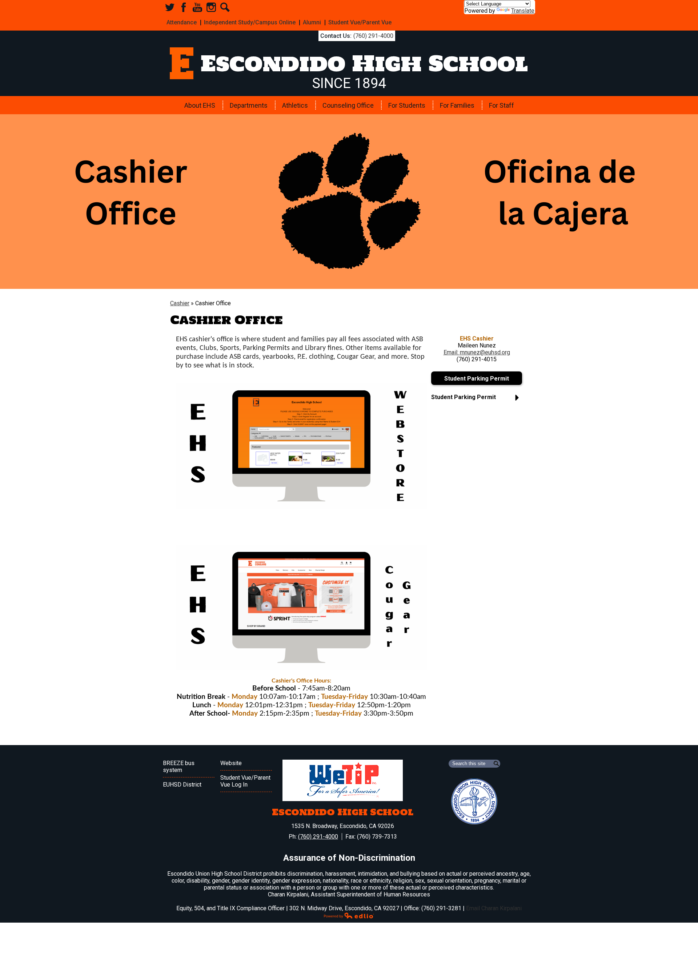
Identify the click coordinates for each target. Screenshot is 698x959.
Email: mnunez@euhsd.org (477, 352)
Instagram (211, 7)
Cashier (179, 303)
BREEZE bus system (178, 766)
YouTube (197, 7)
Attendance (182, 22)
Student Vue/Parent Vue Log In (245, 781)
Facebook (183, 7)
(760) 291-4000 (373, 35)
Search (225, 7)
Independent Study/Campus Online (250, 22)
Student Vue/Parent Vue (360, 22)
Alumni (312, 22)
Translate (522, 10)
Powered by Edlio (349, 915)
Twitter (169, 7)
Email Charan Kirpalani (494, 908)
